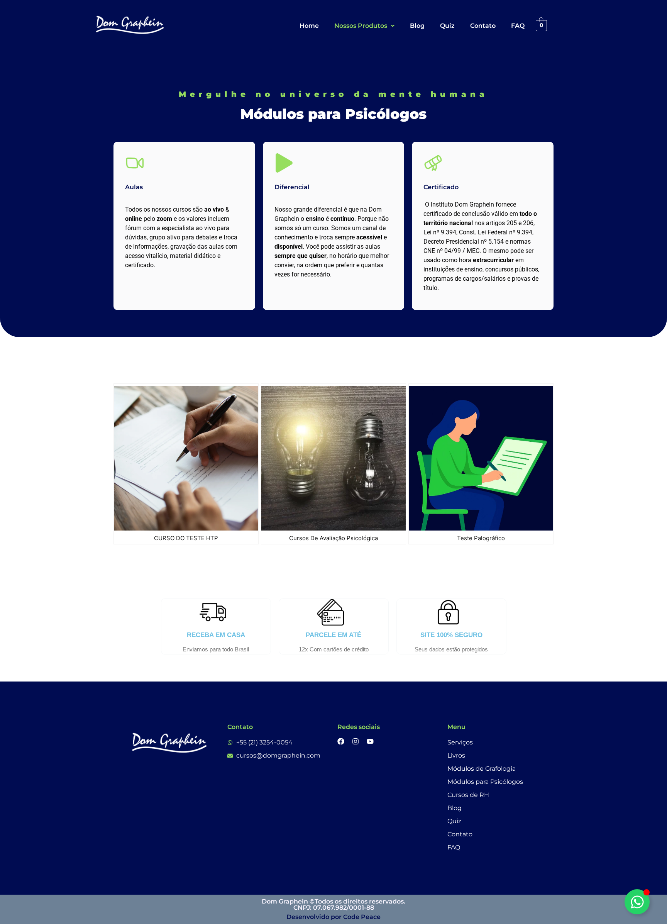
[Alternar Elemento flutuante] (637, 901)
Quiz (447, 25)
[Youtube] (370, 741)
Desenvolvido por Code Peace (333, 917)
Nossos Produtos (360, 25)
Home (309, 25)
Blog (417, 25)
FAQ (518, 25)
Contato (483, 25)
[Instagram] (355, 741)
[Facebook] (340, 741)
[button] (364, 26)
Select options (221, 528)
